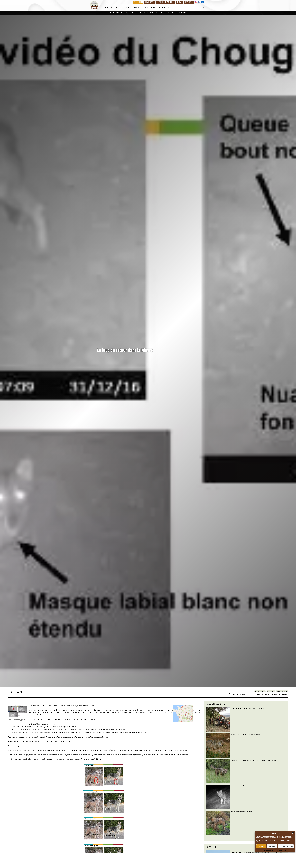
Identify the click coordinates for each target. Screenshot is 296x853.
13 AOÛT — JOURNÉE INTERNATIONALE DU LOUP (246, 734)
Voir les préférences (286, 846)
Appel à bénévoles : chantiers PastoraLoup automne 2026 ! (248, 708)
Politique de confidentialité (281, 850)
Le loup (134, 7)
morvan (251, 694)
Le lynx (143, 7)
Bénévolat (149, 2)
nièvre (257, 694)
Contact (179, 2)
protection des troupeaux (269, 694)
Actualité (107, 7)
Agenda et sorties (114, 12)
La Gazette (154, 7)
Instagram (196, 2)
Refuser (272, 846)
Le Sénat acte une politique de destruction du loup (246, 786)
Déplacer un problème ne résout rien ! (242, 812)
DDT (107, 732)
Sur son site (33, 719)
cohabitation (244, 694)
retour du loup (283, 694)
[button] (293, 833)
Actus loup (270, 691)
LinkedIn (203, 2)
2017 (237, 694)
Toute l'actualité (282, 691)
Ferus (117, 7)
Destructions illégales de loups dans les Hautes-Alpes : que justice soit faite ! (254, 760)
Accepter (261, 846)
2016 (233, 694)
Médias (164, 7)
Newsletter (189, 2)
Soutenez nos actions (164, 2)
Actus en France (260, 691)
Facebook (199, 2)
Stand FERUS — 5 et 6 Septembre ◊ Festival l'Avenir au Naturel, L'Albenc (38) (162, 12)
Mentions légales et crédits (268, 850)
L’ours (125, 7)
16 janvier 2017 (17, 692)
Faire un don (138, 2)
